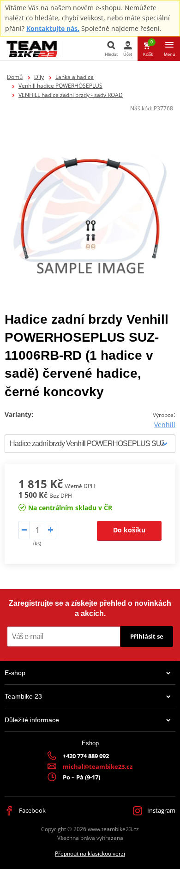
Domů (15, 77)
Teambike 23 (23, 696)
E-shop (15, 672)
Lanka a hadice (74, 77)
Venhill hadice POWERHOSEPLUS (60, 86)
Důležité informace (32, 720)
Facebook (32, 810)
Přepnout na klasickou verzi (90, 853)
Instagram (160, 810)
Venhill (164, 424)
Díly (39, 77)
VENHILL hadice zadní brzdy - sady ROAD (70, 95)
